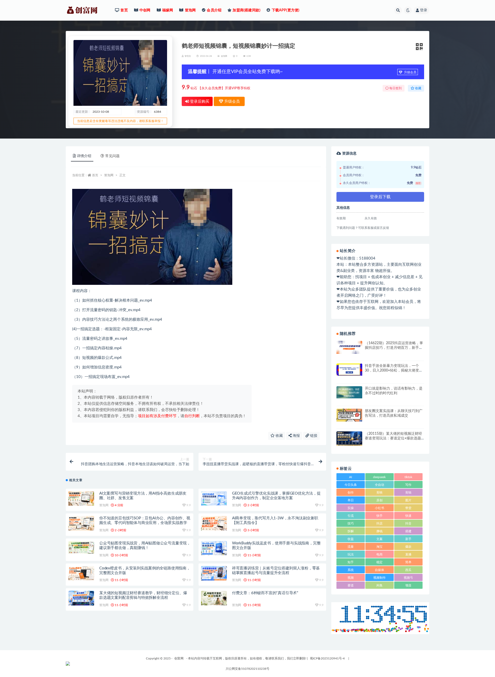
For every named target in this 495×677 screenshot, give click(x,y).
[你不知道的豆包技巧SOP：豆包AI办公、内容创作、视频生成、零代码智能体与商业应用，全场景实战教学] (81, 523)
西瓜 (408, 569)
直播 (408, 554)
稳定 (379, 562)
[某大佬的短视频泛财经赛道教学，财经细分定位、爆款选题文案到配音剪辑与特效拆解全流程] (81, 598)
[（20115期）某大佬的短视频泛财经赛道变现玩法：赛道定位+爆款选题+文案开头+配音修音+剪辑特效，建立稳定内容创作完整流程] (349, 438)
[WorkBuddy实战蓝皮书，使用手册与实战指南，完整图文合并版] (214, 548)
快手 (379, 515)
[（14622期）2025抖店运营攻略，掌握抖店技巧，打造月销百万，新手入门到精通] (349, 347)
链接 (313, 436)
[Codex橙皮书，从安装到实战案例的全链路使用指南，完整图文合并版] (81, 573)
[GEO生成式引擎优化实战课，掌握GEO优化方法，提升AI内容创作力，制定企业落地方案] (214, 498)
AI (350, 477)
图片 (408, 500)
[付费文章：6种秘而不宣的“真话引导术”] (214, 598)
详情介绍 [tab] (84, 156)
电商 (379, 554)
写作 (408, 484)
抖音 (408, 523)
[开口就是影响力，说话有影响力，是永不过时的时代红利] (349, 392)
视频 (351, 577)
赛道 (351, 585)
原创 (379, 500)
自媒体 (379, 569)
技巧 (351, 523)
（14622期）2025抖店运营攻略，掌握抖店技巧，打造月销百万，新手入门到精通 (394, 347)
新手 (408, 539)
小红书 (379, 508)
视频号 (408, 577)
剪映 (379, 492)
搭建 (408, 531)
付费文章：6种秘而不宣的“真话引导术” (265, 593)
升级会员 (409, 72)
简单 (408, 562)
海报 (296, 436)
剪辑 (408, 492)
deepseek (379, 477)
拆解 (351, 531)
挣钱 (379, 531)
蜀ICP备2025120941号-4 (327, 658)
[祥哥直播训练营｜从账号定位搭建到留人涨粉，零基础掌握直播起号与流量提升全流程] (214, 573)
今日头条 (350, 484)
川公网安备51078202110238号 (247, 668)
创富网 (179, 658)
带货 (408, 508)
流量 (351, 546)
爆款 (408, 546)
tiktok (408, 477)
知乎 (351, 562)
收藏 (279, 436)
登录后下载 (380, 197)
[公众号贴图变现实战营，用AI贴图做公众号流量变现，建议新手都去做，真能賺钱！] (81, 547)
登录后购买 (199, 101)
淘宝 (379, 546)
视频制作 (379, 577)
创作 (351, 492)
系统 (351, 569)
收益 (351, 539)
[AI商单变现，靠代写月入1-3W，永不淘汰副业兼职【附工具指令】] (214, 523)
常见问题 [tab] (112, 156)
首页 (95, 175)
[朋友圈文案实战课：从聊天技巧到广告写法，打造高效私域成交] (349, 415)
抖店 (379, 523)
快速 (408, 515)
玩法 (351, 554)
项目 (408, 585)
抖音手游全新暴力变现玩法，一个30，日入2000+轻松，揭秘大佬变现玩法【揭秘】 (394, 370)
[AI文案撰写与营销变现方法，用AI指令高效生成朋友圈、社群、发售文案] (81, 498)
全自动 (379, 484)
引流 (351, 515)
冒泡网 (224, 56)
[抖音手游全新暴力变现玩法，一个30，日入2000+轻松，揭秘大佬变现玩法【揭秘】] (349, 370)
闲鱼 (379, 585)
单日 (351, 500)
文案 (379, 539)
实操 (351, 508)
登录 (423, 10)
